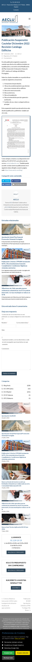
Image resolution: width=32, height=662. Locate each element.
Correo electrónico (22, 323)
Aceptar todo (8, 653)
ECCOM (8, 207)
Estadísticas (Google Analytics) (14, 645)
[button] (29, 19)
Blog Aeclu (7, 56)
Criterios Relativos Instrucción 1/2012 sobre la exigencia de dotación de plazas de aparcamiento (9, 603)
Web (3, 330)
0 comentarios (8, 58)
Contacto (16, 10)
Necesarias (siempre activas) (13, 642)
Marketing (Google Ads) (11, 648)
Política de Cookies (20, 638)
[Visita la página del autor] (16, 194)
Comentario (5, 349)
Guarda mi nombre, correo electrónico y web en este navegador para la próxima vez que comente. (15, 342)
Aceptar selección (22, 653)
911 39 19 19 (16, 2)
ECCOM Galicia (8, 389)
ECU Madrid (13, 56)
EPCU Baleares (8, 398)
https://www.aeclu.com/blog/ (14, 170)
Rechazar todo (8, 658)
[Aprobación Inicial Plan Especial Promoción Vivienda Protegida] (16, 229)
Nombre (4, 323)
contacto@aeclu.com (12, 163)
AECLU (19, 54)
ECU (11, 202)
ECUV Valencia (8, 395)
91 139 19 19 (16, 540)
